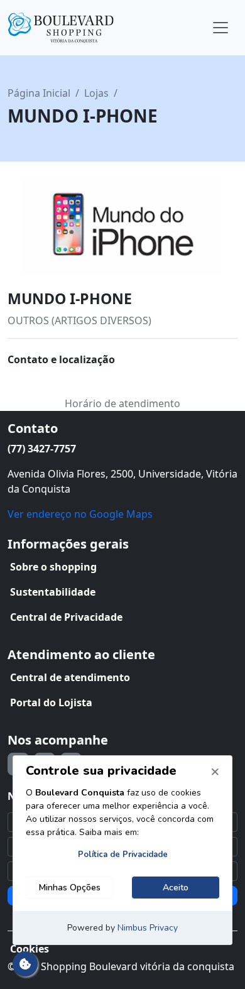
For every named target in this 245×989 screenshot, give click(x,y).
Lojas (96, 93)
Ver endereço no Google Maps (80, 514)
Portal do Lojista (51, 702)
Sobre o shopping (53, 567)
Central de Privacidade (66, 617)
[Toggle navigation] (220, 28)
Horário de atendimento (122, 403)
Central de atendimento (70, 677)
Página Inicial (39, 93)
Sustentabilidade (52, 592)
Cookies (29, 949)
